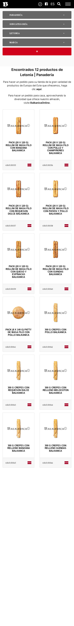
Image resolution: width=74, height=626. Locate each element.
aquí (38, 89)
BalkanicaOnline (40, 102)
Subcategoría (19, 24)
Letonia (15, 33)
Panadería (16, 15)
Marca (14, 42)
